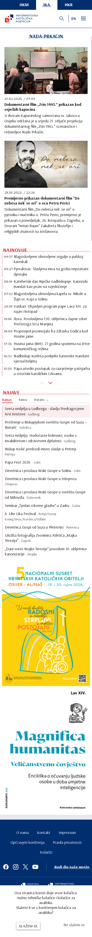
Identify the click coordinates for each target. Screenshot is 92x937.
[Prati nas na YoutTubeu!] (35, 867)
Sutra (23, 399)
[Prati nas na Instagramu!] (16, 867)
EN (73, 18)
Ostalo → (41, 399)
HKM (24, 4)
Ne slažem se (74, 924)
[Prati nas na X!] (25, 867)
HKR (69, 4)
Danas (7, 399)
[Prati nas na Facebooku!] (6, 867)
